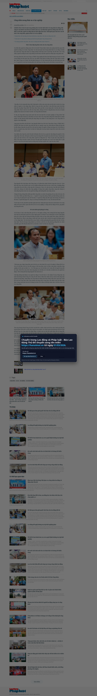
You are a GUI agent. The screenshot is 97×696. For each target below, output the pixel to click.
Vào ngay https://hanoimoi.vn (30, 356)
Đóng (42, 356)
